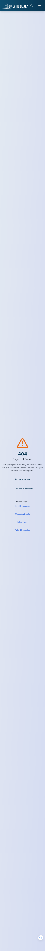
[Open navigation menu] (39, 5)
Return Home (24, 479)
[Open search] (31, 5)
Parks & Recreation (22, 530)
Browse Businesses (25, 488)
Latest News (23, 522)
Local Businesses (23, 506)
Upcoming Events (22, 514)
